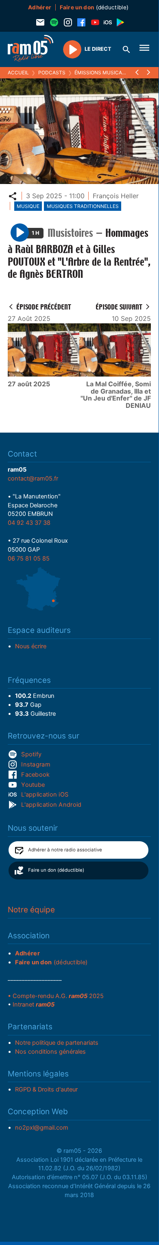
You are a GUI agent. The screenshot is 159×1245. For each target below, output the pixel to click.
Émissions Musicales (102, 72)
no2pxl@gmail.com (41, 1127)
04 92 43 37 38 (29, 522)
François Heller (116, 196)
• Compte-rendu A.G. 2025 (56, 996)
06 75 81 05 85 (29, 558)
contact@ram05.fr (33, 478)
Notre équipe (31, 909)
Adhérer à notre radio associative (65, 850)
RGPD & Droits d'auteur (46, 1089)
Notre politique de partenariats (56, 1042)
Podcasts (51, 72)
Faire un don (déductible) (56, 870)
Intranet (33, 1004)
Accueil (18, 72)
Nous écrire (30, 646)
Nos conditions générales (50, 1051)
